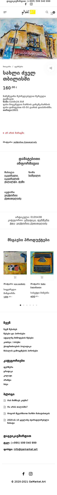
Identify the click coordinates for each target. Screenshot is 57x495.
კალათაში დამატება (42, 277)
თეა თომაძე (19, 284)
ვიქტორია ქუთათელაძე (25, 142)
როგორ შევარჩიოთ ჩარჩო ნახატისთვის (28, 413)
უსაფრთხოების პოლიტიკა (17, 346)
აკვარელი (11, 175)
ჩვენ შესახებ (10, 329)
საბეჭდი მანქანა (39, 293)
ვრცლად (15, 277)
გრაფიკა (30, 220)
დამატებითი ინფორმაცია (28, 161)
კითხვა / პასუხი (12, 342)
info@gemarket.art (26, 449)
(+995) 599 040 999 (38, 1)
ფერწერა (18, 67)
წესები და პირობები (14, 334)
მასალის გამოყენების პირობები (21, 351)
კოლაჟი (8, 376)
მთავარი (7, 67)
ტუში (21, 182)
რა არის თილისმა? (17, 407)
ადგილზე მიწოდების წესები (18, 338)
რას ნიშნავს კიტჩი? (17, 400)
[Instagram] (31, 4)
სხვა (6, 384)
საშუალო (34, 175)
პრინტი (7, 380)
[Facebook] (25, 4)
